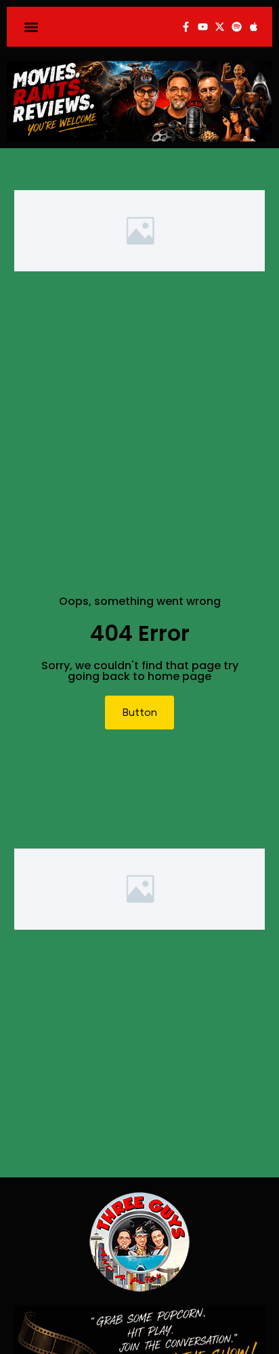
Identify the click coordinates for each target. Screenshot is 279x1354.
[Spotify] (237, 27)
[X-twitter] (220, 27)
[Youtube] (203, 27)
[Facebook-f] (186, 27)
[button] (31, 27)
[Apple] (254, 27)
